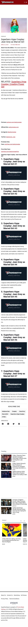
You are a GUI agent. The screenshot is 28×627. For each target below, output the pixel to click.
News (14, 461)
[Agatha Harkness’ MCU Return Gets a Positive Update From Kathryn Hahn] (6, 474)
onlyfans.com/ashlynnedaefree (10, 151)
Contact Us (10, 595)
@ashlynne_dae (10, 137)
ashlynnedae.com (14, 127)
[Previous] (21, 520)
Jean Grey (22, 411)
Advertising (17, 595)
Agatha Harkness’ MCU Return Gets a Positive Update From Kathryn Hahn (20, 473)
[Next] (24, 520)
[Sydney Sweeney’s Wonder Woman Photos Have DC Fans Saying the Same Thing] (6, 510)
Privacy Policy (4, 598)
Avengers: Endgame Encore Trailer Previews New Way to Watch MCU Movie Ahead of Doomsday (20, 502)
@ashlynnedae (12, 132)
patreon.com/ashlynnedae (14, 122)
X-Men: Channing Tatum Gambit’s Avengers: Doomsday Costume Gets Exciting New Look (19, 458)
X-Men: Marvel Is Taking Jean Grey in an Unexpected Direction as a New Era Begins (11, 540)
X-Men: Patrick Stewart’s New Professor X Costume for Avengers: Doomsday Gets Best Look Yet (20, 466)
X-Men (4, 416)
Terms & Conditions (14, 598)
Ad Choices (24, 595)
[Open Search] (24, 2)
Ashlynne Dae (6, 411)
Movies (14, 505)
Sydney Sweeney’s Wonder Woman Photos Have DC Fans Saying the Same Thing (19, 510)
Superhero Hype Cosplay (17, 414)
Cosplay (3, 36)
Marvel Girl (5, 414)
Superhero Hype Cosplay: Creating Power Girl (13, 84)
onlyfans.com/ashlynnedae (12, 144)
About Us (3, 595)
